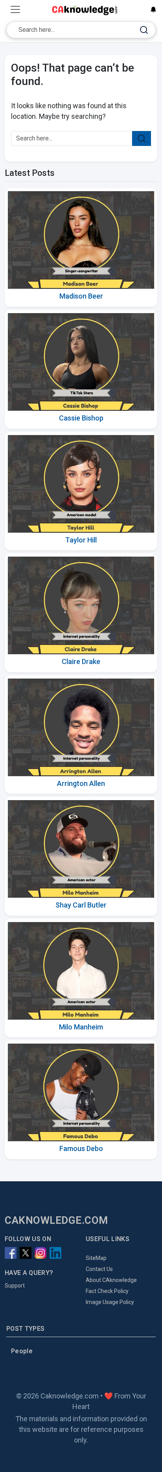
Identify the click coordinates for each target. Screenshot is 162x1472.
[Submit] (144, 30)
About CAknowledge (111, 1280)
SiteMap (96, 1258)
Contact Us (99, 1269)
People (22, 1351)
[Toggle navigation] (15, 9)
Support (15, 1285)
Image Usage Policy (110, 1302)
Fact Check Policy (107, 1291)
